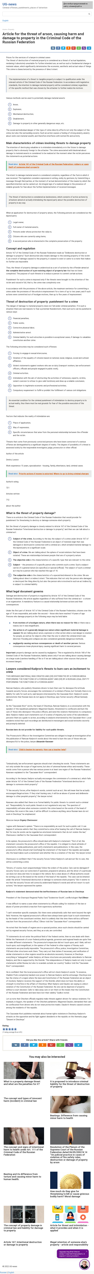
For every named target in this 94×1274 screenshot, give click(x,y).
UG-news (10, 4)
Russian (3, 1272)
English (5, 20)
